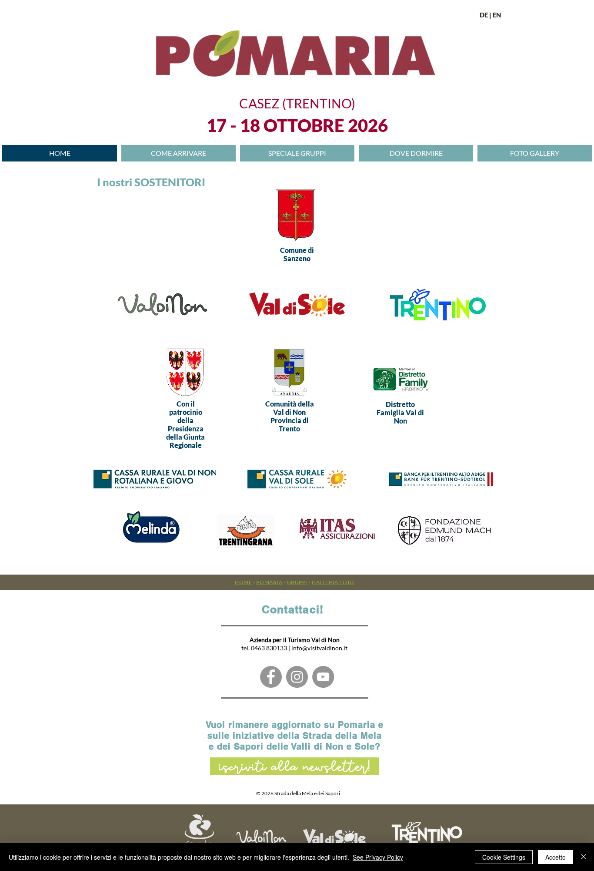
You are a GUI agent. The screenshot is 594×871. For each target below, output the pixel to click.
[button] (416, 153)
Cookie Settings (503, 857)
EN (497, 15)
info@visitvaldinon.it (319, 648)
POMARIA (269, 582)
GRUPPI (297, 582)
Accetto (555, 857)
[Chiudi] (583, 857)
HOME (243, 582)
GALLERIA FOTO (333, 582)
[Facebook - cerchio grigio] (271, 677)
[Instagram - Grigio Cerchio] (297, 677)
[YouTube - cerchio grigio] (323, 677)
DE (484, 15)
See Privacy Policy (378, 857)
